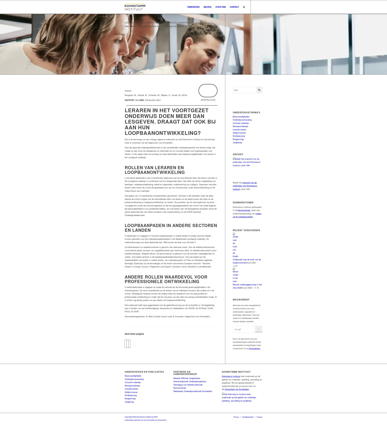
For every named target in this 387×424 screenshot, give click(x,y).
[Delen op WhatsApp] (127, 344)
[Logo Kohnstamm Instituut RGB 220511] (135, 7)
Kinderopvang (239, 135)
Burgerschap (238, 139)
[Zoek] (244, 7)
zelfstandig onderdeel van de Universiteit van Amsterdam (145, 420)
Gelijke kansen (239, 132)
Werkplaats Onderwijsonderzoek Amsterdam (192, 391)
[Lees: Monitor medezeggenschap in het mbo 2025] (235, 281)
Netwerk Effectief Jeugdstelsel (186, 378)
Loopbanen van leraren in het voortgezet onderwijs (158, 22)
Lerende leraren (239, 129)
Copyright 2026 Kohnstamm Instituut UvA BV (141, 417)
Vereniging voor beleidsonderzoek (188, 384)
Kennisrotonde (244, 210)
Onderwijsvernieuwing (242, 119)
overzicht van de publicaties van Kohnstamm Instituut (245, 185)
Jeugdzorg (237, 142)
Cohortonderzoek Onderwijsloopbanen (189, 381)
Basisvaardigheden (241, 116)
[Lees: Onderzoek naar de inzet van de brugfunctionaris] (235, 256)
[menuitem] (193, 7)
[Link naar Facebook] (255, 7)
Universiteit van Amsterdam (237, 389)
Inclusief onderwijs (241, 123)
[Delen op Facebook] (126, 344)
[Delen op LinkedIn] (129, 344)
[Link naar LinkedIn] (260, 7)
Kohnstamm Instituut (231, 376)
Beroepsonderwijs (240, 126)
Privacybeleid (254, 348)
